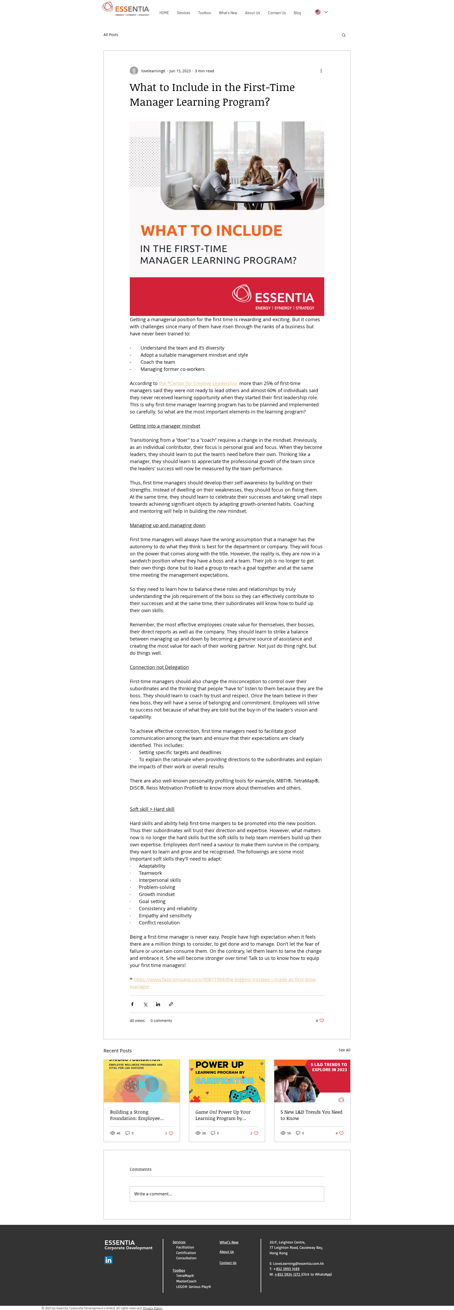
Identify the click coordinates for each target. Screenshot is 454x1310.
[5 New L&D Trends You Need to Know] (312, 1081)
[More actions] (321, 71)
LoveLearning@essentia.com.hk (298, 1263)
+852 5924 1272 (288, 1274)
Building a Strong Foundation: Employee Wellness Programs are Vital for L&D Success (136, 1115)
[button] (343, 35)
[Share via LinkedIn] (158, 1004)
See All (344, 1049)
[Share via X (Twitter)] (145, 1004)
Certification (185, 1252)
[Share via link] (170, 1004)
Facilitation (184, 1247)
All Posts (111, 34)
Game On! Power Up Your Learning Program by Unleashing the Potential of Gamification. (226, 1115)
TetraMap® (184, 1275)
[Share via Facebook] (132, 1004)
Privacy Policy (152, 1308)
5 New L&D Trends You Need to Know (311, 1115)
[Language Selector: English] (321, 12)
